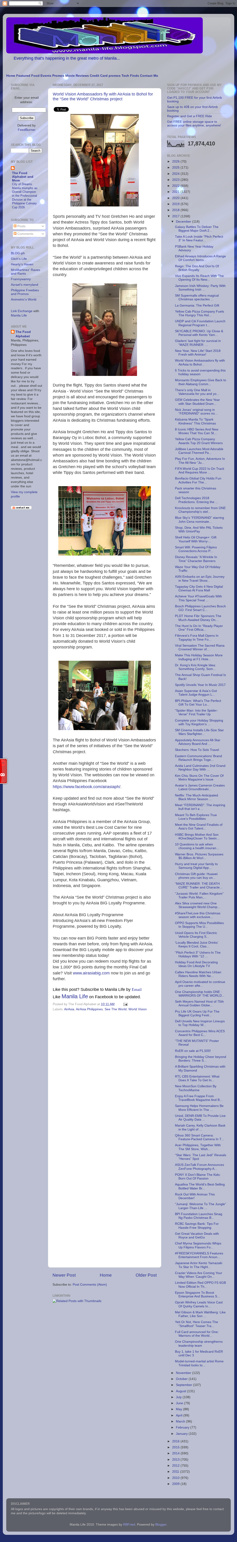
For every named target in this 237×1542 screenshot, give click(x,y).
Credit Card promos (105, 75)
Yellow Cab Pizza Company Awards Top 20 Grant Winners (199, 441)
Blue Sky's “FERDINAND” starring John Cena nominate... (199, 519)
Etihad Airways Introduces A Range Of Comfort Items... (200, 258)
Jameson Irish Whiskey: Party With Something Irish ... (200, 287)
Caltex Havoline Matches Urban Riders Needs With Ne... (198, 974)
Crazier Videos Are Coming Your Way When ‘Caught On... (198, 1274)
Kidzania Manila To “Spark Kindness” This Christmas (195, 421)
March (181, 1421)
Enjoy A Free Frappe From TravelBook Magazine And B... (198, 1098)
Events (46, 75)
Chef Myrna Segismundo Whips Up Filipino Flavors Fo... (198, 1245)
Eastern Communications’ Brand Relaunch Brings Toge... (198, 758)
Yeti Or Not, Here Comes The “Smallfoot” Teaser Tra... (196, 1323)
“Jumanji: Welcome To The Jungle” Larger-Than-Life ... (200, 1206)
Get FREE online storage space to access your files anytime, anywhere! (194, 123)
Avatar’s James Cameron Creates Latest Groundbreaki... (200, 787)
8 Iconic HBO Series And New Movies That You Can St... (196, 431)
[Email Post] (125, 1004)
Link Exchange (21, 311)
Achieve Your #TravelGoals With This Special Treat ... (198, 598)
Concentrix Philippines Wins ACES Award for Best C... (200, 1033)
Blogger (160, 1524)
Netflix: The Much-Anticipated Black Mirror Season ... (196, 797)
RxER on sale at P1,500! (193, 1051)
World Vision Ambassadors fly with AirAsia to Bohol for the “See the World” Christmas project (103, 96)
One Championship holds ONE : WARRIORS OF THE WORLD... (200, 993)
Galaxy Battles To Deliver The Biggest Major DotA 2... (196, 228)
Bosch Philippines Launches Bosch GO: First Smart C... (200, 608)
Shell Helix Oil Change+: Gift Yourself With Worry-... (195, 539)
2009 (176, 1484)
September (184, 1385)
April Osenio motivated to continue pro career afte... (200, 983)
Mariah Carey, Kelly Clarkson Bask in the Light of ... (200, 1127)
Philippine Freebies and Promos (25, 292)
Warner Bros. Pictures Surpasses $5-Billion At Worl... (199, 856)
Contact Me (149, 75)
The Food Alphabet (23, 334)
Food (35, 75)
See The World (116, 1009)
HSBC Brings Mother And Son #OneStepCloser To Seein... (197, 836)
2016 (176, 1441)
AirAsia (69, 1009)
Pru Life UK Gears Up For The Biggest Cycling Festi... (197, 1013)
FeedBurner (26, 130)
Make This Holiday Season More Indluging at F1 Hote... (199, 657)
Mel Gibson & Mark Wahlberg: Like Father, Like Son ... (200, 1314)
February (183, 1427)
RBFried (129, 1524)
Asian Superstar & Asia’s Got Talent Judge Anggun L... (196, 692)
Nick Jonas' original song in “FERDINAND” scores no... (196, 411)
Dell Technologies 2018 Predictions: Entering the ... (196, 500)
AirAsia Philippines (89, 1009)
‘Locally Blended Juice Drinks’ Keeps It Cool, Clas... (196, 944)
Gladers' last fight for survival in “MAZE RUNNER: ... (198, 342)
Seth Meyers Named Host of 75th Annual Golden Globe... (199, 1003)
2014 (176, 1453)
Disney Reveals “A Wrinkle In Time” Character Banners (196, 558)
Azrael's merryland (24, 284)
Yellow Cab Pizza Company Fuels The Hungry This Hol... (199, 313)
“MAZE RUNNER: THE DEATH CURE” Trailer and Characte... (198, 885)
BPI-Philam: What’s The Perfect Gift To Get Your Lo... (198, 702)
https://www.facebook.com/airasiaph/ (86, 786)
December (184, 221)
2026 (176, 161)
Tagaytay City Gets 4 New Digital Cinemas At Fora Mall (199, 588)
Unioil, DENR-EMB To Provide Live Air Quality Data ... (200, 1117)
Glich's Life (19, 259)
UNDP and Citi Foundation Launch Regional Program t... (200, 323)
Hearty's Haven (22, 264)
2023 (176, 179)
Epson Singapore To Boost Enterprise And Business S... (197, 1294)
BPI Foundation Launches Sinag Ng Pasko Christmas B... (198, 1215)
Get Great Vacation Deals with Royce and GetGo (197, 1235)
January (182, 1433)
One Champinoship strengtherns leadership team (199, 1343)
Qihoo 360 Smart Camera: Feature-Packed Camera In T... (199, 1137)
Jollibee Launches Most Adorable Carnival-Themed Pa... (199, 451)
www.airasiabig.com (91, 973)
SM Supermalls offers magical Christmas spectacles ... (197, 297)
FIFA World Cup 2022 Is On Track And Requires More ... (199, 470)
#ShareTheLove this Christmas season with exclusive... (197, 915)
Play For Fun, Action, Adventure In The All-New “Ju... (200, 460)
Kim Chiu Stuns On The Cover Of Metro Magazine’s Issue (199, 777)
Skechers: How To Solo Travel (197, 750)
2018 (176, 210)
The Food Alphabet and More (22, 176)
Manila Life (75, 996)
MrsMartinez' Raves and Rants (25, 271)
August (181, 1391)
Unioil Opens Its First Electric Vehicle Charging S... (196, 934)
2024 (176, 173)
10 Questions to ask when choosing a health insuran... (197, 846)
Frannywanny (21, 279)
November (184, 1373)
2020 (176, 198)
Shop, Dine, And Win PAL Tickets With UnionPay (199, 529)
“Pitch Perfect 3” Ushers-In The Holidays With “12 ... (198, 954)
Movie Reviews (77, 75)
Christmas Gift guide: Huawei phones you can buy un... (196, 875)
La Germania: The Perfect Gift (197, 305)
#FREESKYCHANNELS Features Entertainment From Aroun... (199, 1255)
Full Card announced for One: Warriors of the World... (197, 1333)
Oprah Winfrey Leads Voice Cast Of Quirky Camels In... (199, 1304)
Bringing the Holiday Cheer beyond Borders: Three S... (200, 1058)
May (179, 1409)
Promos (58, 75)
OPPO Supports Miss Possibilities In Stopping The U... (199, 924)
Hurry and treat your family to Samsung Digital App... (196, 865)
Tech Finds (130, 75)
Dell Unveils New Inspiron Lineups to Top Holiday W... (200, 1023)
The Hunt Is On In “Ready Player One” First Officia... (199, 627)
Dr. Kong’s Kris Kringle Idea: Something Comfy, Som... (195, 667)
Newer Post (64, 1275)
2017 (176, 216)
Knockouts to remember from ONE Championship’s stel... (200, 509)
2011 (176, 1471)
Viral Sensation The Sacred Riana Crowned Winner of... (200, 647)
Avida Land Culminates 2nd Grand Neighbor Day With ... (200, 767)
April (179, 1415)
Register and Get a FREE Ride (189, 116)
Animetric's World (23, 299)
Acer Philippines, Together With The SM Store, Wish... (198, 1147)
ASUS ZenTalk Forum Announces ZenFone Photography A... (199, 1166)
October (182, 1379)
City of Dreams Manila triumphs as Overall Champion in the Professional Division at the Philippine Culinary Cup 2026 (24, 195)
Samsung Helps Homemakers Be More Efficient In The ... (199, 1107)
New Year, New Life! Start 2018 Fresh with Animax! (198, 352)
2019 (176, 204)
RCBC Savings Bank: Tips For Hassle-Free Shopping (197, 1225)
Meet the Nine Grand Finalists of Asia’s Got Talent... (198, 826)
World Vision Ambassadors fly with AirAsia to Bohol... (200, 362)
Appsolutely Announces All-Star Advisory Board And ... (197, 742)
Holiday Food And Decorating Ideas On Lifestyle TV (196, 964)
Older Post (146, 1275)
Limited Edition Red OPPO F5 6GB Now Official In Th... (200, 1284)
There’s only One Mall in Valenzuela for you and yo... (197, 392)
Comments (24, 234)
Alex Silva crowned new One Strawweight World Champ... (197, 905)
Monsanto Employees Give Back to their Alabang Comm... (200, 382)
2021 (176, 192)
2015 (176, 1447)
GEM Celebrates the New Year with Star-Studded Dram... (197, 401)
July (179, 1397)
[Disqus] (104, 1076)
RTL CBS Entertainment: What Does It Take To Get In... (197, 1078)
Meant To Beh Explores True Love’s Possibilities (196, 816)
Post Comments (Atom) (90, 1284)
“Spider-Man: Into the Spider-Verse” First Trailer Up (196, 712)
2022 (176, 185)
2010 (176, 1478)
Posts (20, 226)
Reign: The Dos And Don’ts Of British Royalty (197, 268)
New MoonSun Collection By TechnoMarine (195, 1088)
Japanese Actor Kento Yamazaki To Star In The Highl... (198, 1265)
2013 (176, 1459)
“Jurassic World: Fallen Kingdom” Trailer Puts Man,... (199, 895)
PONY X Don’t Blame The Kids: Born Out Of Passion (198, 1176)
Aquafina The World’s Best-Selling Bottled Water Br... (200, 1186)
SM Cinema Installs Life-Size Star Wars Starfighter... (199, 732)
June (180, 1403)
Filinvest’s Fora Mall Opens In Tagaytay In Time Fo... (196, 637)
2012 (176, 1465)
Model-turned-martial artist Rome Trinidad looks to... (199, 1363)
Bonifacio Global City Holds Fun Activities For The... (198, 480)
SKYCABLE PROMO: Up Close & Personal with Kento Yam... (199, 333)
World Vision (137, 1009)
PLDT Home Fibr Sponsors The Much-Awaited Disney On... (198, 617)
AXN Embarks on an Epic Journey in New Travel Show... (200, 578)
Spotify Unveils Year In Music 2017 (200, 685)
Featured (23, 75)
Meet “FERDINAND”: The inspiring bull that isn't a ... (200, 807)
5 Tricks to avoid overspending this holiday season (200, 372)
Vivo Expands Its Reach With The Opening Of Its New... (199, 277)
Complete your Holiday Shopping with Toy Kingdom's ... (199, 722)
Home (10, 75)
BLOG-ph (18, 253)
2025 (176, 167)
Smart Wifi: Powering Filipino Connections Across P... (196, 549)
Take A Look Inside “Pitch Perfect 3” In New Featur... (199, 238)
